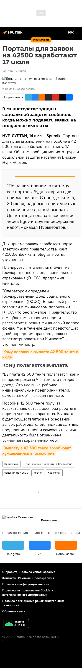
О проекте (10, 572)
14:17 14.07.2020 (14, 71)
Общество (57, 533)
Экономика (11, 464)
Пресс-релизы (43, 578)
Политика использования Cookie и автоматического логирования (27, 592)
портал (37, 472)
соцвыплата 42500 (16, 472)
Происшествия (15, 533)
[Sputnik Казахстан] (13, 34)
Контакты (9, 578)
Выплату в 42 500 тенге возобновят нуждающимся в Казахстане (37, 450)
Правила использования (37, 572)
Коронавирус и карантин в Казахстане (48, 464)
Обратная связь (13, 611)
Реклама (24, 578)
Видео (38, 533)
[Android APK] (16, 624)
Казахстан (54, 472)
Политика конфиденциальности (25, 584)
